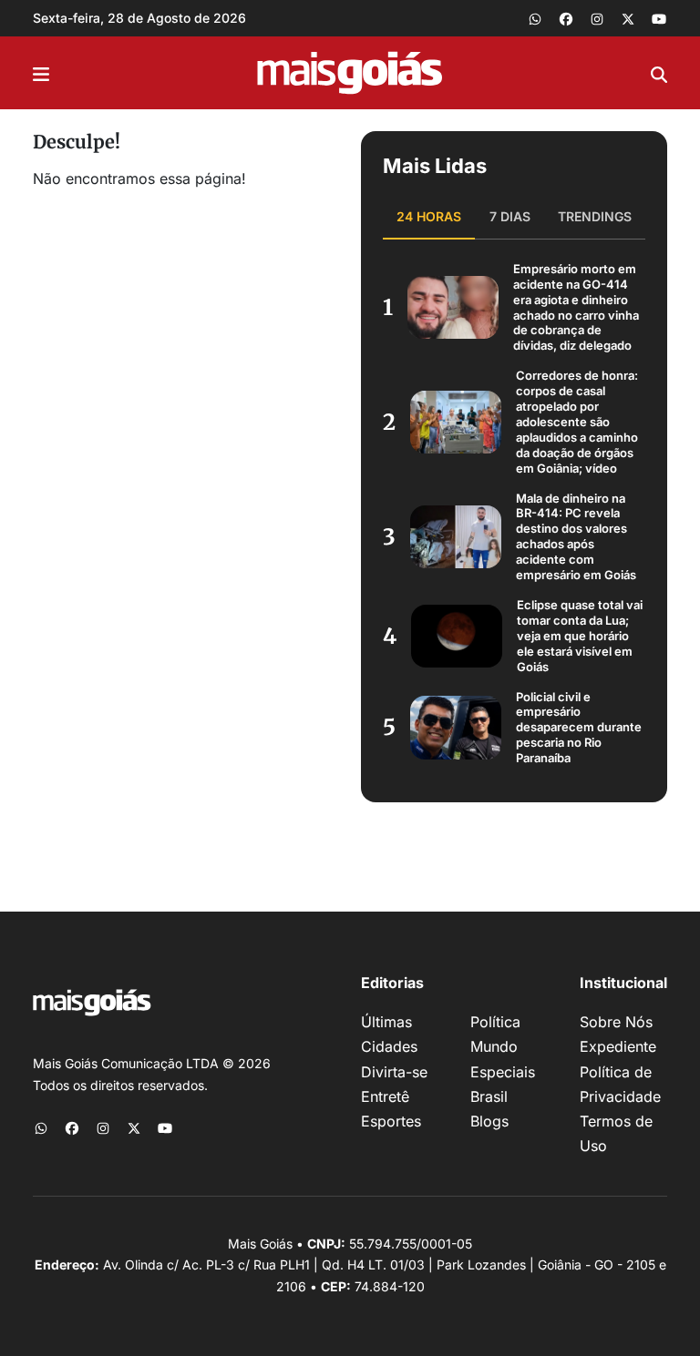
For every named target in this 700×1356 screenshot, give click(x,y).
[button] (41, 73)
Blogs (489, 1121)
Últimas (386, 1022)
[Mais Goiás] (350, 73)
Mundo (494, 1046)
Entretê (385, 1096)
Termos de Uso (616, 1133)
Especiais (502, 1072)
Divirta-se (394, 1072)
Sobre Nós (616, 1022)
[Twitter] (628, 18)
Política (495, 1022)
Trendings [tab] (595, 216)
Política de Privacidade (620, 1084)
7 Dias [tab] (509, 216)
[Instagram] (597, 18)
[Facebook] (566, 18)
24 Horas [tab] (428, 216)
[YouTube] (659, 18)
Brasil (489, 1096)
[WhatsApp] (535, 18)
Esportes (391, 1121)
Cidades (389, 1046)
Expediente (618, 1046)
